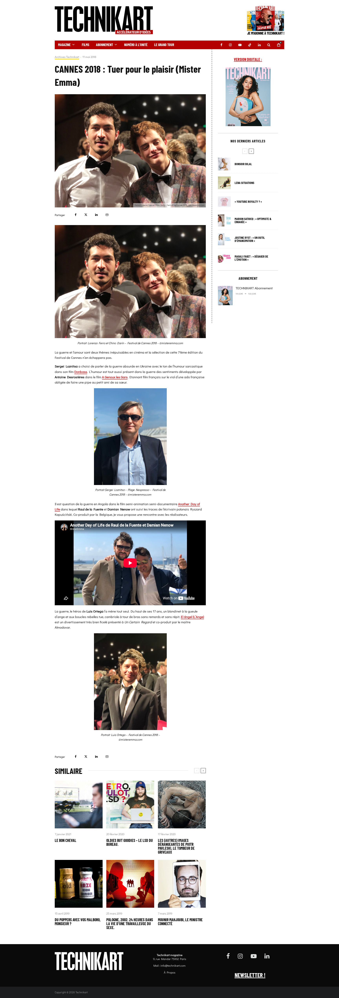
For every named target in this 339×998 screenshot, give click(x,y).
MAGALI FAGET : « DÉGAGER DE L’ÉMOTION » (251, 258)
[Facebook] (221, 44)
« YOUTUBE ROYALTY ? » (248, 201)
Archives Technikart (67, 57)
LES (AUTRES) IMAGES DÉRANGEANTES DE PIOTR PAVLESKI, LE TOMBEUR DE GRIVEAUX (176, 846)
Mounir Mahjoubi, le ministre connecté (180, 922)
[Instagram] (230, 44)
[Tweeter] (85, 214)
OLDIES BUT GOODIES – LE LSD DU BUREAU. (129, 842)
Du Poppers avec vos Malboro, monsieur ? (77, 922)
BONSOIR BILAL (243, 164)
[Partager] (76, 214)
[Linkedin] (259, 44)
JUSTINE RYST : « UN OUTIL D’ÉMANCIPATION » (250, 239)
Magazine (64, 45)
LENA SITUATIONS (244, 182)
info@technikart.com (173, 965)
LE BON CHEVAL (65, 840)
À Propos (169, 972)
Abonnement (104, 45)
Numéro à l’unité (136, 45)
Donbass (80, 371)
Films (85, 45)
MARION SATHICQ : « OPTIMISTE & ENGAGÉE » (253, 220)
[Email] (107, 214)
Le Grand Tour (164, 45)
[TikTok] (250, 44)
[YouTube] (240, 44)
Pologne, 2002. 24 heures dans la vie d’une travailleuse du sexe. (129, 923)
